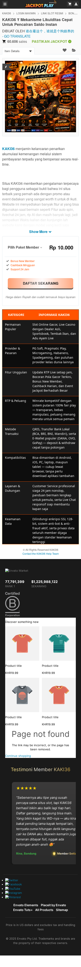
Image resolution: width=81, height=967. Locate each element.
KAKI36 (6, 13)
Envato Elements (25, 905)
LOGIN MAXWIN (26, 13)
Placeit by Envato (53, 905)
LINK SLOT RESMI (52, 13)
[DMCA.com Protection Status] (5, 64)
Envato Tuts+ (23, 910)
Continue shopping (18, 755)
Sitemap (62, 910)
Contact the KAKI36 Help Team (40, 553)
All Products (44, 910)
